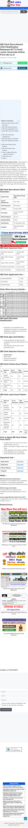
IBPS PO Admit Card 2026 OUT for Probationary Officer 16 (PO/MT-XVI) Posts (12, 803)
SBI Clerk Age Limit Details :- (10, 138)
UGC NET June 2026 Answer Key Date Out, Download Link (13, 798)
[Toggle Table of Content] (17, 121)
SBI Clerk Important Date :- (10, 127)
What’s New (6, 8)
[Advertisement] (14, 28)
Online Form (12, 8)
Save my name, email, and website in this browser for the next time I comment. (14, 704)
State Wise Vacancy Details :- (10, 132)
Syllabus (23, 8)
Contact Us (6, 823)
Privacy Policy (12, 823)
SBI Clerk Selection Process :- (10, 141)
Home (2, 8)
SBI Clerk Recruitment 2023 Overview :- (10, 124)
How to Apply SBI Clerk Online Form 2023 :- (10, 153)
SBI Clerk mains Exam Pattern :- (8, 149)
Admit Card (18, 8)
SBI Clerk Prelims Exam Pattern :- (9, 145)
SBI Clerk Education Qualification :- (8, 135)
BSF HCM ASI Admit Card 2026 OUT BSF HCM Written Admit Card (13, 790)
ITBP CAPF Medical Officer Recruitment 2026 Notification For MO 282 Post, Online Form (13, 815)
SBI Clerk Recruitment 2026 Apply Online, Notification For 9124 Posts (14, 810)
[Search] (23, 11)
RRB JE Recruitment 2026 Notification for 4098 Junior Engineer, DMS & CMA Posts (14, 807)
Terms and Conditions (19, 823)
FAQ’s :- (5, 158)
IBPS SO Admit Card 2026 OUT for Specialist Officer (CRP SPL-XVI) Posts (13, 786)
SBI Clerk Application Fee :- (10, 129)
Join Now (23, 63)
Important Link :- (7, 156)
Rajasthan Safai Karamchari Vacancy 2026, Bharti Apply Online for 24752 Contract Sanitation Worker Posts (12, 794)
